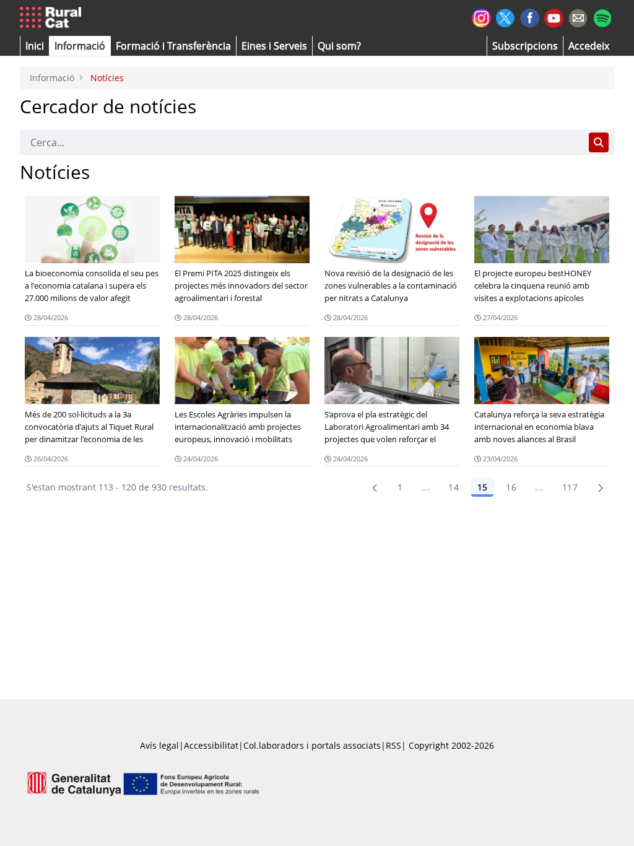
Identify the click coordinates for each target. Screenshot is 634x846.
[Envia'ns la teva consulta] (578, 16)
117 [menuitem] (570, 487)
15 (482, 487)
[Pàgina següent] (600, 487)
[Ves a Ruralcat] (53, 18)
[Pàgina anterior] (374, 487)
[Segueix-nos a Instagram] (481, 16)
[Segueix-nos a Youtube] (553, 17)
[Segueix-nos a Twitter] (505, 16)
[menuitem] (173, 46)
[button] (34, 46)
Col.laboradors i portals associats (312, 745)
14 (453, 487)
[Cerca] (599, 142)
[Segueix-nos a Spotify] (602, 16)
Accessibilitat (211, 745)
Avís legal (159, 745)
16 (511, 487)
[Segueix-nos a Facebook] (529, 16)
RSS (393, 745)
